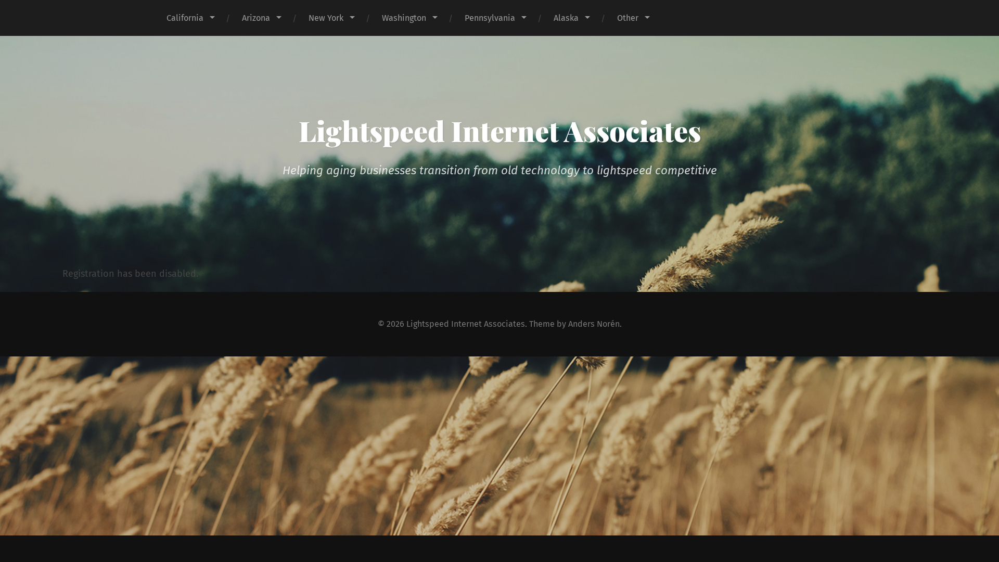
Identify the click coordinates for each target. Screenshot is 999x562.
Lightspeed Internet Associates (500, 130)
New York (326, 18)
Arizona (256, 18)
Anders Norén (594, 324)
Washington (404, 18)
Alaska (566, 18)
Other (627, 18)
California (184, 18)
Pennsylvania (490, 18)
